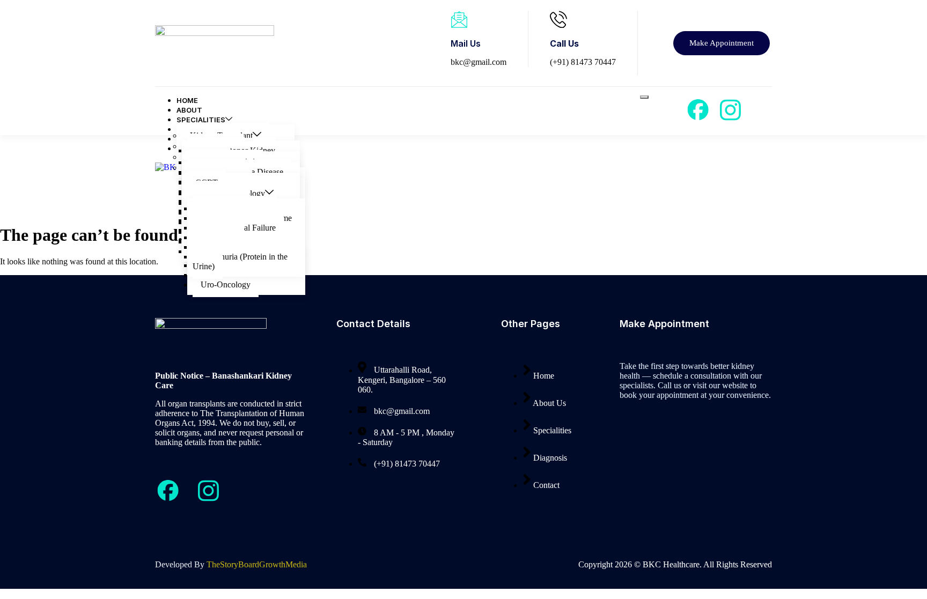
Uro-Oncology (226, 284)
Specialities (200, 119)
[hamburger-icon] (644, 97)
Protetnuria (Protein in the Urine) (240, 261)
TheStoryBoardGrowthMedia (257, 564)
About (189, 110)
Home (187, 100)
